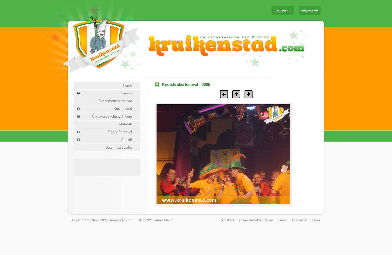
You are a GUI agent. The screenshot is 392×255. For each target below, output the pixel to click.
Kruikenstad (123, 109)
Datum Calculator (118, 147)
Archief (126, 140)
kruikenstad (117, 220)
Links (316, 220)
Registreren (228, 220)
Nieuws (126, 93)
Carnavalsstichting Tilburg (112, 116)
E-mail (282, 220)
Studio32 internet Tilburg (156, 220)
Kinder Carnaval (119, 132)
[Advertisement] (201, 10)
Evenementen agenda (115, 101)
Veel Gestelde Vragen (257, 220)
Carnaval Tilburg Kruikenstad (92, 42)
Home (127, 85)
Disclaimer (299, 220)
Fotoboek (124, 124)
